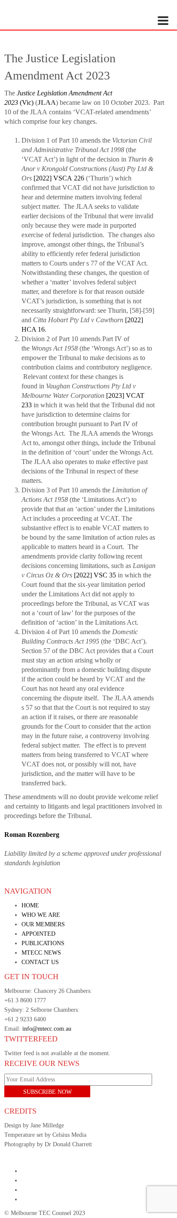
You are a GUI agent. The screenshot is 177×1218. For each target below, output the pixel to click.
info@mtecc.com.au (46, 1029)
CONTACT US (40, 962)
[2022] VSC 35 (95, 575)
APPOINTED (38, 934)
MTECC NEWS (41, 952)
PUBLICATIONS (42, 943)
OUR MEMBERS (43, 924)
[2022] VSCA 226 (59, 178)
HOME (30, 905)
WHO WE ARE (40, 915)
